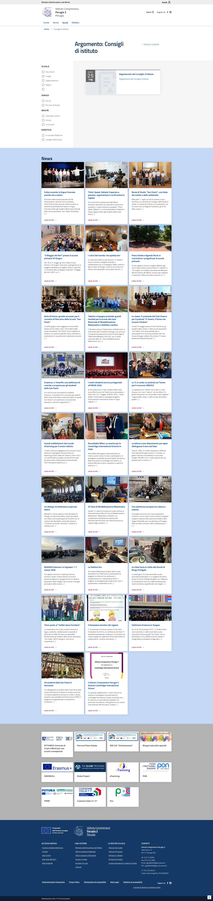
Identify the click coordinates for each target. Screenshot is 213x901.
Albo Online (46, 855)
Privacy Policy (74, 882)
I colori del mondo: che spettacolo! (104, 255)
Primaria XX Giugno (116, 859)
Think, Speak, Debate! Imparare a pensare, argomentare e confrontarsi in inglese (106, 195)
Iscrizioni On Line (81, 863)
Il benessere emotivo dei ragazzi (103, 625)
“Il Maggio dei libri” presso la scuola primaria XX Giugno (61, 257)
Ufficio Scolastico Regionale (85, 851)
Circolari (45, 851)
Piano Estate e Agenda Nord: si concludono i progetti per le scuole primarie (148, 258)
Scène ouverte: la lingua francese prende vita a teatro (59, 193)
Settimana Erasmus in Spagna (146, 625)
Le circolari (49, 124)
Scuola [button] (46, 22)
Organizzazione (51, 80)
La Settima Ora (95, 567)
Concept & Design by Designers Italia (146, 887)
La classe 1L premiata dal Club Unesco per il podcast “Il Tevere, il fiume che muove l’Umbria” (149, 319)
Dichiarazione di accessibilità (95, 882)
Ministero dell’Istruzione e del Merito (88, 847)
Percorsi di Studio (52, 105)
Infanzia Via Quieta (115, 847)
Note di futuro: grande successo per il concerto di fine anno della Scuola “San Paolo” (62, 319)
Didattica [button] (75, 22)
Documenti (50, 71)
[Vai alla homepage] (47, 12)
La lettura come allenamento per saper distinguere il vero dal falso (150, 445)
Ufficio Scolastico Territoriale (85, 855)
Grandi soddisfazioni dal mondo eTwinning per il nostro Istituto (59, 445)
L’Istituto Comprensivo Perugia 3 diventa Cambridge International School (103, 685)
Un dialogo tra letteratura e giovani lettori (60, 508)
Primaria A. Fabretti (116, 855)
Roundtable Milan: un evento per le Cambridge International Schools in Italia (104, 446)
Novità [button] (65, 22)
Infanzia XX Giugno (115, 851)
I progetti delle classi (53, 139)
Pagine (48, 84)
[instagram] (171, 12)
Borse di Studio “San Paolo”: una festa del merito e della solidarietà (150, 193)
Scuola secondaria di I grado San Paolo (123, 863)
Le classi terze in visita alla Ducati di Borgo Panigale (148, 568)
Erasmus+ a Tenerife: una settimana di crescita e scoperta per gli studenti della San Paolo (62, 385)
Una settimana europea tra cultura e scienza (148, 508)
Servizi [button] (56, 22)
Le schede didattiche (53, 135)
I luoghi (48, 76)
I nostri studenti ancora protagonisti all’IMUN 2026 (105, 384)
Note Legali (114, 882)
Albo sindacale (47, 863)
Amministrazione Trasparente (53, 882)
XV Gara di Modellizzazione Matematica (106, 506)
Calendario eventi (52, 115)
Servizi (48, 100)
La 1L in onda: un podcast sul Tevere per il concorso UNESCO (148, 384)
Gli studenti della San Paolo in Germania (58, 684)
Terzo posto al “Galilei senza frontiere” (62, 625)
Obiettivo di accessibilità (132, 882)
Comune (78, 867)
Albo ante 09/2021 (49, 859)
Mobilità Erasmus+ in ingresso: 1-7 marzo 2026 (60, 568)
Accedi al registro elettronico (52, 847)
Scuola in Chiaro (81, 859)
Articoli (48, 120)
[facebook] (168, 12)
